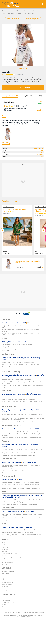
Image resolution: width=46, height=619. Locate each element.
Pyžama (4, 580)
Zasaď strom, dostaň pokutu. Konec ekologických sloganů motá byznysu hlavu (22, 437)
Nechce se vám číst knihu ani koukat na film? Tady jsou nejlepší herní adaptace (22, 421)
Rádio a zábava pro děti (8, 602)
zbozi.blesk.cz (5, 551)
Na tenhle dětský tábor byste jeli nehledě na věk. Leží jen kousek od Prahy (21, 397)
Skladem (39, 103)
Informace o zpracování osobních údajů (20, 615)
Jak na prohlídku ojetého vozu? (10, 553)
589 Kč (39, 110)
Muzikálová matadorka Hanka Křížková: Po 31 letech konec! (17, 532)
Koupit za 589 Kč (23, 87)
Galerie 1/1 (23, 68)
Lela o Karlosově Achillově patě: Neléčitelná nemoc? (15, 368)
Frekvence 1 (5, 604)
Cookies (34, 615)
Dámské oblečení (33, 11)
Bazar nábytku (5, 590)
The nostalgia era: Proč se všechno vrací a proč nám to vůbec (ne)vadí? (21, 482)
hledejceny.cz (5, 542)
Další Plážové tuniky (8, 207)
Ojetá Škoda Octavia (7, 562)
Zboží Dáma (5, 549)
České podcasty (6, 600)
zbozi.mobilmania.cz (8, 11)
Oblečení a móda (21, 11)
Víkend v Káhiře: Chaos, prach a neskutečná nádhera (16, 468)
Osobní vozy (5, 547)
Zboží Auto (4, 560)
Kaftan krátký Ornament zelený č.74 (15, 209)
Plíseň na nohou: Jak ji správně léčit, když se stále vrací (16, 502)
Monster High (5, 573)
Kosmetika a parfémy (7, 582)
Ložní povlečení (6, 588)
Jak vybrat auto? (6, 564)
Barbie (3, 575)
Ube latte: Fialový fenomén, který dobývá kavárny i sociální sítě (18, 455)
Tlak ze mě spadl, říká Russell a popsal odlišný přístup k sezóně (18, 399)
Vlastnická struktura (26, 616)
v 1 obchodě (6, 253)
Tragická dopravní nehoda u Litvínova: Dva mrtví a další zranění (18, 362)
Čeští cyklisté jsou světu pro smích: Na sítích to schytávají (17, 344)
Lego (3, 578)
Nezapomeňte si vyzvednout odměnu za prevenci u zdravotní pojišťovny (20, 504)
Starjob (3, 598)
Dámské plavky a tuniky (8, 13)
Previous (2, 230)
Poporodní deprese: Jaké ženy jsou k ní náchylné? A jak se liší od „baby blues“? (22, 499)
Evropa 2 (4, 606)
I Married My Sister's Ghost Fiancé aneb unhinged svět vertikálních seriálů (21, 488)
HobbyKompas (5, 555)
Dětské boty (5, 586)
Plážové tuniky (21, 13)
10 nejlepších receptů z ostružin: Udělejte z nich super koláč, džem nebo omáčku (23, 453)
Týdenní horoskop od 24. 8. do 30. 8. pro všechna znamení (17, 379)
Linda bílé (6, 72)
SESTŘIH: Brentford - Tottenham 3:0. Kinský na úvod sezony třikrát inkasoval (22, 530)
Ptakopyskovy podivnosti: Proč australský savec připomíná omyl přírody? (21, 517)
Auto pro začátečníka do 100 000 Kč (11, 558)
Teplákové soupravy (7, 584)
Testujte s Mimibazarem (8, 571)
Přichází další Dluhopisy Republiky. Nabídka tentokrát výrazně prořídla (20, 431)
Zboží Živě (4, 545)
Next (43, 230)
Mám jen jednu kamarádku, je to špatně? (12, 520)
